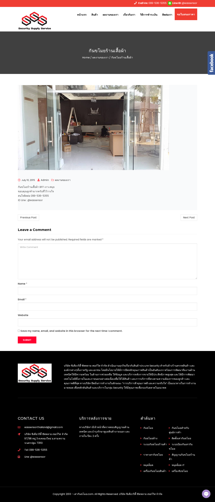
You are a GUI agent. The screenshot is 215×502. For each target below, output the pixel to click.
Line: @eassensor (34, 457)
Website (23, 315)
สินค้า (94, 14)
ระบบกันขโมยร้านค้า (155, 444)
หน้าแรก (82, 14)
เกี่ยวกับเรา (129, 14)
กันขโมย (148, 428)
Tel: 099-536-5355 (35, 450)
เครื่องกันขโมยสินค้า (154, 471)
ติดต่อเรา (167, 14)
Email (21, 299)
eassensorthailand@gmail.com (43, 427)
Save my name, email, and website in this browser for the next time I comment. (71, 331)
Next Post (189, 217)
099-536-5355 (152, 3)
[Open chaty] (206, 494)
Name (21, 284)
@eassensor (184, 3)
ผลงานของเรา (110, 14)
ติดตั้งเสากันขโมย (181, 438)
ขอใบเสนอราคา (186, 14)
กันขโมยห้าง (150, 438)
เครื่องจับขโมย (180, 471)
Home (86, 57)
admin (45, 180)
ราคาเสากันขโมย (153, 455)
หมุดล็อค (148, 465)
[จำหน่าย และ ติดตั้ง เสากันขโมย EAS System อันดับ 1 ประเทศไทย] (38, 20)
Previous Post (28, 217)
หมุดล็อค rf (178, 465)
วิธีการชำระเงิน (148, 14)
